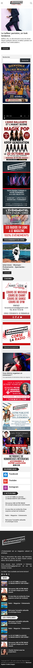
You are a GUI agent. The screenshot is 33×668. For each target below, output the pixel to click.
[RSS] (4, 574)
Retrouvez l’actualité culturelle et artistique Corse (15, 520)
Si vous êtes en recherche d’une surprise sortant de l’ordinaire (15, 510)
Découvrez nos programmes (11, 347)
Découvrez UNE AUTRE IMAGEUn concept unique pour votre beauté (17, 504)
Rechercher (6, 57)
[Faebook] (2, 574)
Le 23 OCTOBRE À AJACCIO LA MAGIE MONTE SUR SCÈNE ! (15, 498)
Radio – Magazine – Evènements (16, 515)
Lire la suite (5, 48)
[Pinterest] (6, 574)
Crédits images (10, 664)
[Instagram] (9, 574)
